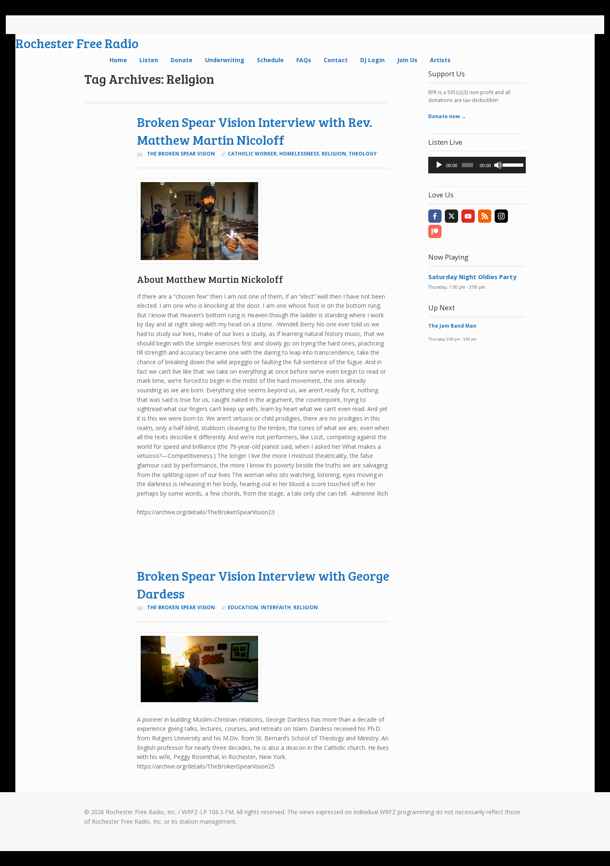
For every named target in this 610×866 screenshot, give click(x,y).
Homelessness (299, 153)
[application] (477, 165)
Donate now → (447, 116)
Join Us (407, 60)
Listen (148, 60)
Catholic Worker (252, 153)
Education (243, 607)
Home (118, 60)
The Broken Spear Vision (181, 153)
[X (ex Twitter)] (451, 216)
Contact (336, 60)
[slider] (512, 164)
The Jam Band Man (452, 325)
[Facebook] (435, 216)
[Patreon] (435, 231)
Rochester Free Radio (77, 43)
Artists (440, 60)
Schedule (270, 60)
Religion (334, 153)
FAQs (303, 60)
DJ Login (372, 60)
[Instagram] (501, 216)
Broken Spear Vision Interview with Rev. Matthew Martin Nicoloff (254, 131)
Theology (363, 153)
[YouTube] (468, 216)
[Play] (439, 165)
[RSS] (484, 216)
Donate (182, 60)
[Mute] (498, 165)
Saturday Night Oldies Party (472, 276)
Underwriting (224, 60)
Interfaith (276, 607)
